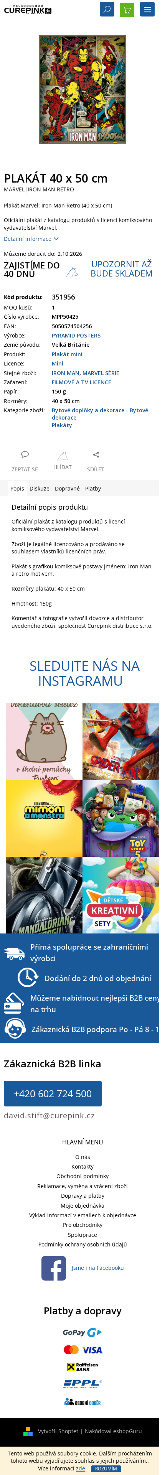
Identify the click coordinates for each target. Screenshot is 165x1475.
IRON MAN (65, 373)
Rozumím (106, 1468)
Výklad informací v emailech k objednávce (82, 1215)
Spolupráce (82, 1234)
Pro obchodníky (82, 1224)
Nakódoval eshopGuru (113, 1431)
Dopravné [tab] (67, 488)
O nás (82, 1157)
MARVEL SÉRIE (100, 373)
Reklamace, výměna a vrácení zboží (82, 1186)
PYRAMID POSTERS (76, 335)
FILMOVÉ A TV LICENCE (81, 382)
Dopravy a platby (82, 1195)
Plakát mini (67, 354)
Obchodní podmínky (82, 1176)
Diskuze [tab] (40, 488)
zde (80, 1468)
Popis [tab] (17, 488)
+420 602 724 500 (53, 1093)
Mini (57, 363)
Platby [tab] (93, 488)
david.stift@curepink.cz (49, 1115)
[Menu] (147, 10)
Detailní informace (27, 238)
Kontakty (82, 1166)
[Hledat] (107, 10)
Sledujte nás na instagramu (85, 673)
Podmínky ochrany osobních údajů (82, 1244)
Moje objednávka (82, 1205)
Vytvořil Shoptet (58, 1431)
